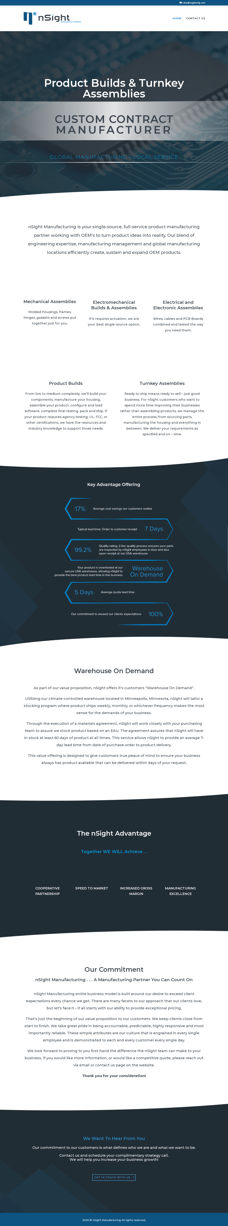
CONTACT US (195, 18)
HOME (177, 18)
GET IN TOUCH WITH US (112, 1177)
